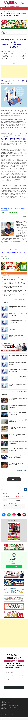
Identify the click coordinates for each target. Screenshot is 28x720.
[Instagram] (14, 514)
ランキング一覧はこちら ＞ (20, 299)
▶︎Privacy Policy (4, 708)
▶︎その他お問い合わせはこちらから (8, 707)
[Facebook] (4, 514)
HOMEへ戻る (14, 479)
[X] (19, 514)
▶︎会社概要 (3, 701)
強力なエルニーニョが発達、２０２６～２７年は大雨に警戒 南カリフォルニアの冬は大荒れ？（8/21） (15, 295)
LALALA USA (3, 714)
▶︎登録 (14, 687)
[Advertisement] (14, 71)
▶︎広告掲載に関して (5, 704)
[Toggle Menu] (26, 8)
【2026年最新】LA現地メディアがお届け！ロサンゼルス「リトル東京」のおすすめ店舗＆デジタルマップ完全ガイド (15, 282)
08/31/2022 (4, 18)
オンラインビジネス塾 (5, 11)
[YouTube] (24, 514)
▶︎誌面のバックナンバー (6, 702)
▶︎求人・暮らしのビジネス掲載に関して (9, 705)
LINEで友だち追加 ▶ (14, 566)
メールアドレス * (7, 679)
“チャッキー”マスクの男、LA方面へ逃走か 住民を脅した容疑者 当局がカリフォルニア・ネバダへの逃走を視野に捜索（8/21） (15, 278)
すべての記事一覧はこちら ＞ (21, 470)
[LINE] (9, 514)
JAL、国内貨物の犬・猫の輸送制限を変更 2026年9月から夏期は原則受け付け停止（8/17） (15, 291)
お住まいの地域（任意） (9, 672)
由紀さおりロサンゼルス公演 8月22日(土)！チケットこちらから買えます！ (15, 287)
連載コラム (12, 11)
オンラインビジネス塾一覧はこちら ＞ (19, 391)
